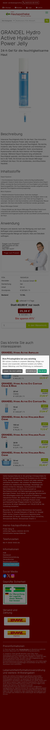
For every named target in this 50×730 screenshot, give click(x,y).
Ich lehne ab (31, 371)
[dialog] (25, 365)
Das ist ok (42, 371)
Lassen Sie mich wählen (12, 371)
